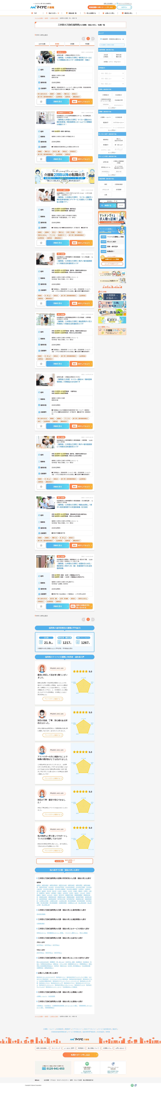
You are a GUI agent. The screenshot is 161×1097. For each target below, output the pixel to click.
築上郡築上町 (46, 905)
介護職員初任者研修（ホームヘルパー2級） (65, 1005)
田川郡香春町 (72, 901)
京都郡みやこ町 (72, 903)
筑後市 (65, 891)
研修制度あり (84, 964)
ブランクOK (63, 964)
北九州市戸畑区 (80, 887)
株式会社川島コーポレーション (64, 985)
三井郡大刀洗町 (108, 45)
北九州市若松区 (70, 887)
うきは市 (82, 893)
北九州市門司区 (59, 887)
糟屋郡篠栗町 (78, 895)
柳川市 (54, 891)
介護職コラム (107, 1048)
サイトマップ (56, 1048)
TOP (35, 13)
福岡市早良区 (43, 887)
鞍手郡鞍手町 (71, 899)
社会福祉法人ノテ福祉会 (70, 987)
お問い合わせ (120, 1048)
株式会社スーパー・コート (53, 987)
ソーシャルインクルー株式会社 (59, 979)
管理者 (108, 1032)
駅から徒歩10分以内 (43, 962)
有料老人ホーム (41, 933)
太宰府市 (65, 893)
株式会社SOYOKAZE (75, 979)
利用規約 (81, 1048)
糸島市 (56, 895)
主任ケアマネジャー (90, 1029)
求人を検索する (91, 13)
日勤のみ (55, 964)
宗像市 (59, 893)
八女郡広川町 (63, 901)
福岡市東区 (45, 885)
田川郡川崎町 (44, 903)
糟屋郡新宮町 (52, 897)
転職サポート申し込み (80, 1055)
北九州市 (51, 887)
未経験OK (79, 962)
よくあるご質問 (69, 1048)
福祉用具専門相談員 (89, 1032)
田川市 (49, 891)
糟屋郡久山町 (61, 897)
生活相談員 (59, 1029)
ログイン (124, 7)
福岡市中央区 (63, 885)
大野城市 (53, 893)
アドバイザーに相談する (52, 699)
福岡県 (54, 668)
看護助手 (68, 1029)
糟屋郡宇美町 (69, 895)
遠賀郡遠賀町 (52, 899)
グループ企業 (78, 1080)
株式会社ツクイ (60, 977)
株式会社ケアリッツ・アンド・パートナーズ (66, 981)
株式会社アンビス (80, 985)
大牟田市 (81, 889)
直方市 (39, 891)
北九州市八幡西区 (72, 889)
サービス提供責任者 (104, 1029)
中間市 (86, 891)
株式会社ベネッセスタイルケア (46, 977)
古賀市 (71, 893)
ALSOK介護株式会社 (45, 981)
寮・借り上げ (60, 962)
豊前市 (80, 891)
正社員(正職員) (41, 914)
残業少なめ (63, 966)
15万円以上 (40, 945)
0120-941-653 (55, 1068)
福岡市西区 (79, 885)
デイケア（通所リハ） (71, 933)
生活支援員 (51, 996)
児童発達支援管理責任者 (59, 1032)
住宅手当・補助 (70, 962)
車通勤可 (52, 962)
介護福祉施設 (41, 923)
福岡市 (39, 885)
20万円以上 (48, 945)
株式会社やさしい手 (57, 983)
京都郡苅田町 (63, 903)
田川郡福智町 (54, 903)
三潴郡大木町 (54, 901)
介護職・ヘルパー (42, 996)
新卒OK (56, 966)
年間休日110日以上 (46, 964)
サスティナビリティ (63, 1080)
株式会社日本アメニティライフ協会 (77, 977)
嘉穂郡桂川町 (80, 899)
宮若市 (88, 893)
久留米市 (87, 889)
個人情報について (93, 1048)
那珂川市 (61, 895)
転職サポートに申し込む (101, 7)
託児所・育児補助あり (74, 966)
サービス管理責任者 (74, 1032)
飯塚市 (44, 891)
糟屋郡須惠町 (43, 897)
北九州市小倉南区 (48, 889)
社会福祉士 (48, 1005)
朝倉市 (44, 895)
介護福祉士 (40, 1005)
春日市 (48, 893)
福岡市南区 (71, 885)
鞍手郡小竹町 (61, 899)
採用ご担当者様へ (42, 1048)
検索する (108, 205)
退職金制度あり (49, 968)
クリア (121, 205)
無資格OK (86, 962)
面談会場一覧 (72, 13)
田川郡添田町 (81, 901)
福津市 (76, 893)
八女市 (59, 891)
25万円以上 (56, 945)
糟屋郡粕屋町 (71, 897)
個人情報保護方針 (88, 1080)
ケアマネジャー (77, 1029)
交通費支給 (40, 968)
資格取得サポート (73, 964)
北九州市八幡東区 (60, 889)
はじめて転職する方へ (112, 264)
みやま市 (49, 895)
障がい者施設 (84, 933)
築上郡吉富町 (82, 903)
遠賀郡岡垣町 (43, 899)
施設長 (115, 1029)
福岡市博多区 (54, 885)
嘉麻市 (39, 895)
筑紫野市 (42, 893)
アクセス (53, 1080)
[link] (42, 44)
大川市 (70, 891)
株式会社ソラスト (44, 983)
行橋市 (75, 891)
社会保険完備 (86, 966)
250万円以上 (40, 952)
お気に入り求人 (109, 13)
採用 (71, 1080)
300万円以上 (49, 952)
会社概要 (46, 1080)
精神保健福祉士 (49, 1007)
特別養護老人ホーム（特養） (55, 933)
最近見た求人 (128, 13)
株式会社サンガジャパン (46, 985)
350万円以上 (58, 952)
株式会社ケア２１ (69, 983)
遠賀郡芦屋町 (80, 897)
